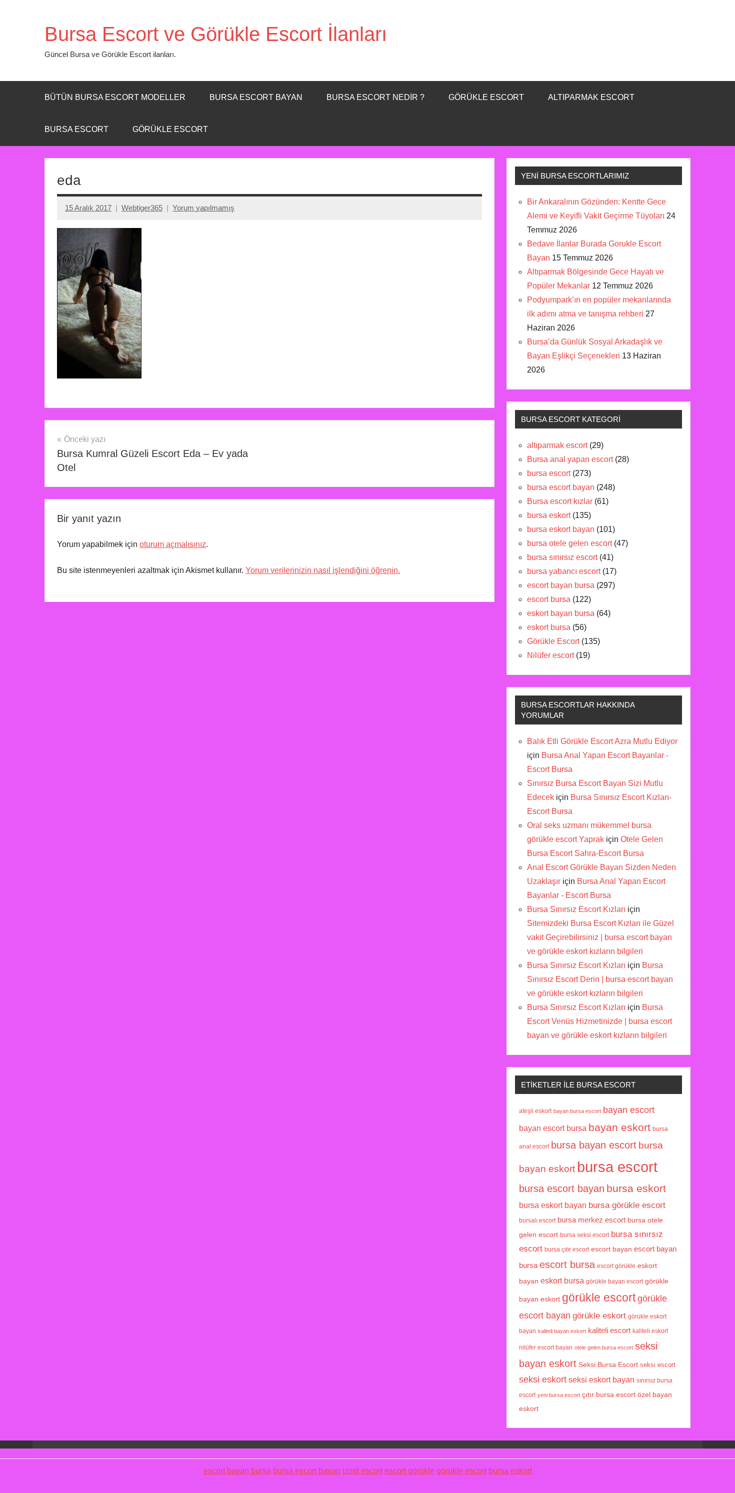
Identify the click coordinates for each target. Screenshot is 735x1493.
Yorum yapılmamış (203, 208)
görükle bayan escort (614, 1281)
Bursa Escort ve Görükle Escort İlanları (215, 34)
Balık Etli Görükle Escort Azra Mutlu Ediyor (602, 741)
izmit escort (362, 1470)
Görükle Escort (170, 129)
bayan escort (628, 1109)
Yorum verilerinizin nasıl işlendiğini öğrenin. (323, 570)
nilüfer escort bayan (545, 1347)
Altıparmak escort (591, 97)
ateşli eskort (535, 1111)
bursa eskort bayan (560, 529)
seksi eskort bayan (601, 1379)
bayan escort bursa (552, 1128)
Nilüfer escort (550, 655)
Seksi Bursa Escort (608, 1364)
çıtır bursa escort (609, 1394)
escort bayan (611, 1249)
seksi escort (658, 1364)
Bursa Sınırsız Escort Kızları (576, 909)
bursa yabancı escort (563, 571)
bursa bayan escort (593, 1145)
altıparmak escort (557, 445)
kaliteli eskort (650, 1331)
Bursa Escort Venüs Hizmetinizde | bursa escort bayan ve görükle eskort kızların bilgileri (599, 1021)
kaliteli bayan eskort (562, 1331)
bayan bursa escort (577, 1111)
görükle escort (599, 1298)
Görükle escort (486, 97)
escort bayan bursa (560, 585)
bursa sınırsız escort (562, 557)
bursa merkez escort (592, 1220)
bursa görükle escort (627, 1205)
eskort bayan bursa (560, 613)
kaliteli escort (609, 1330)
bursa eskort (548, 515)
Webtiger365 (142, 208)
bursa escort (76, 129)
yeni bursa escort (559, 1395)
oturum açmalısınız (173, 544)
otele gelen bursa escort (603, 1347)
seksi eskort (542, 1379)
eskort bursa (548, 627)
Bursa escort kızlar (559, 501)
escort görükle (616, 1266)
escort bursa (548, 599)
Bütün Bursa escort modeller (115, 97)
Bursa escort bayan (256, 97)
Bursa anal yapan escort (570, 459)
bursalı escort (537, 1220)
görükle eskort (599, 1315)
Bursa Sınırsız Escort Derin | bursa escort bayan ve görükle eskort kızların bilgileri (600, 979)
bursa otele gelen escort (569, 543)
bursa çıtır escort (566, 1249)
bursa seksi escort (584, 1235)
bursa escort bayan (560, 487)
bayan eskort (619, 1127)
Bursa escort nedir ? (375, 97)
